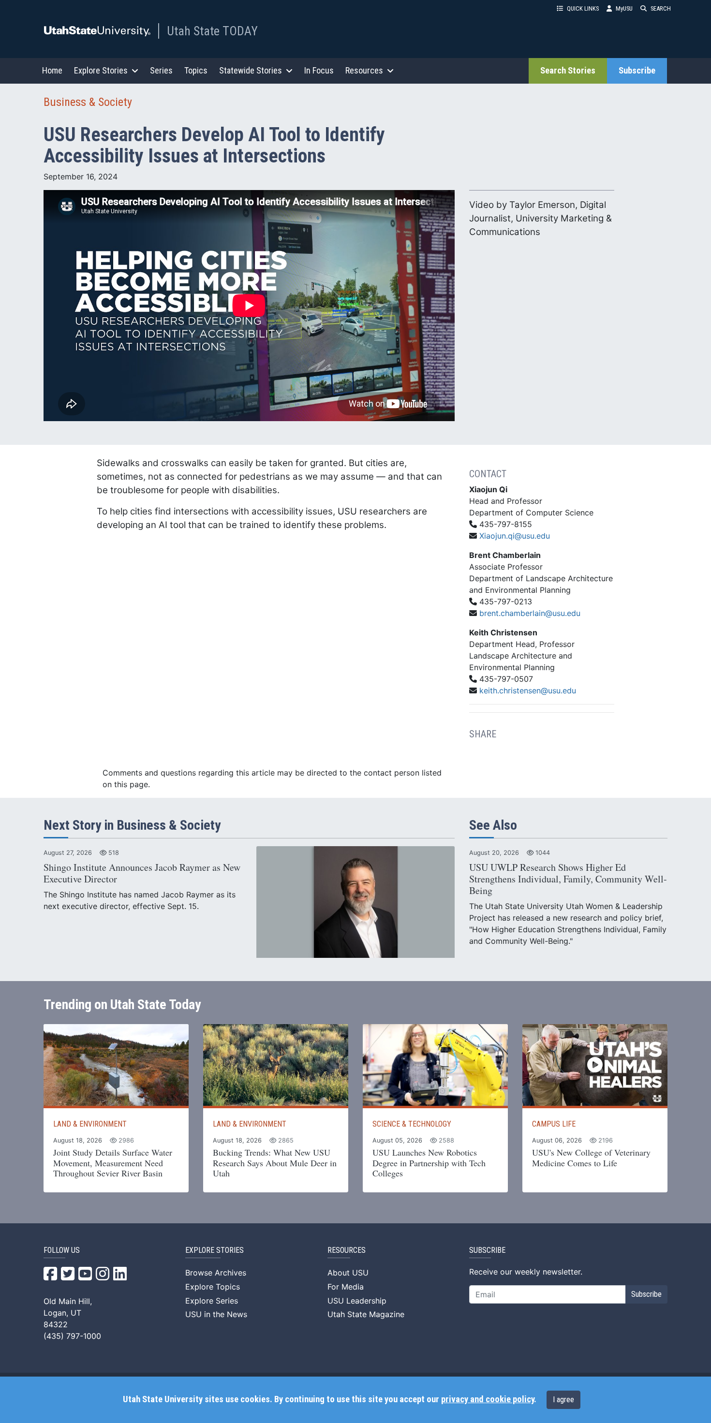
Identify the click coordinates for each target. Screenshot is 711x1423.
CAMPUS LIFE (554, 1124)
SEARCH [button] (661, 8)
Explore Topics (212, 1286)
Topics (195, 70)
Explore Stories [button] (101, 70)
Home (52, 70)
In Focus (319, 70)
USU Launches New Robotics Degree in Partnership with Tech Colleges (429, 1162)
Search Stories (567, 70)
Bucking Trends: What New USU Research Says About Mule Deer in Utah (275, 1162)
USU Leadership (356, 1301)
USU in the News (216, 1314)
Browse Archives (215, 1272)
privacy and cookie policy (487, 1399)
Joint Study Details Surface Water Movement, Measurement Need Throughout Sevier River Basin (112, 1162)
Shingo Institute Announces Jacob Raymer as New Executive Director (142, 873)
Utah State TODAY (212, 31)
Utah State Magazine (365, 1314)
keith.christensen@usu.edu (527, 690)
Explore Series (211, 1301)
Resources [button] (364, 70)
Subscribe (637, 70)
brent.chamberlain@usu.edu (529, 613)
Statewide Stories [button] (250, 70)
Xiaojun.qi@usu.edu (514, 536)
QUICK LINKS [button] (583, 8)
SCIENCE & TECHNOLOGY (411, 1124)
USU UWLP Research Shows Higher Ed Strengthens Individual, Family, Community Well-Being (568, 879)
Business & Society (88, 102)
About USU (348, 1272)
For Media (345, 1286)
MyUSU (624, 8)
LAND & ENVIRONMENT (90, 1124)
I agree (563, 1399)
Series (161, 70)
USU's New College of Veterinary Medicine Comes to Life (591, 1157)
